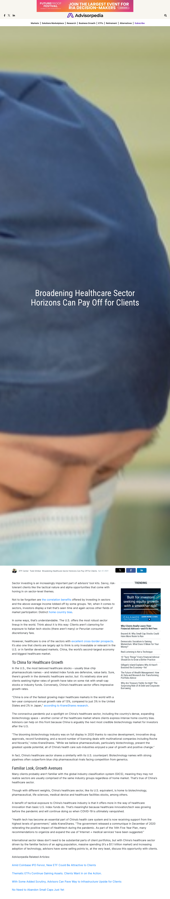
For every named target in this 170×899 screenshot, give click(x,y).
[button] (120, 570)
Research (71, 23)
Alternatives (126, 23)
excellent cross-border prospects (92, 641)
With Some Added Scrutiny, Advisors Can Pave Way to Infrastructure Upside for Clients (66, 881)
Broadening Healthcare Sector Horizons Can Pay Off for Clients (69, 571)
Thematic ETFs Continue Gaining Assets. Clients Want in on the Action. (57, 873)
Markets (35, 23)
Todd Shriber (35, 571)
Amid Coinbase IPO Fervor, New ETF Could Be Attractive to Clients (54, 865)
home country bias (60, 612)
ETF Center (24, 571)
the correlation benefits (56, 599)
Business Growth (87, 23)
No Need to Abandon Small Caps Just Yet (38, 889)
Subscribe (140, 23)
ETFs (100, 23)
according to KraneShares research (66, 705)
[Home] (85, 15)
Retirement (111, 23)
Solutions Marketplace (53, 23)
